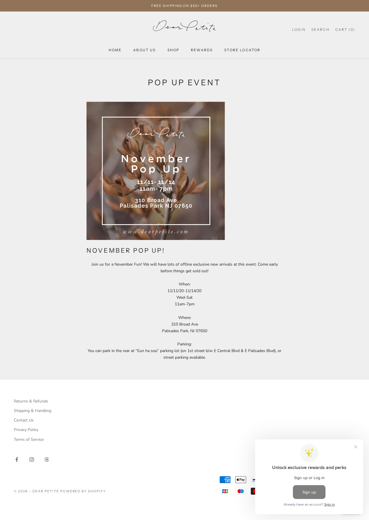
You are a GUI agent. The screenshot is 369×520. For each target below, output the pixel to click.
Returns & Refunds (31, 401)
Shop (173, 50)
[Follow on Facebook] (17, 459)
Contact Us (24, 420)
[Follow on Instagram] (32, 459)
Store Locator (242, 50)
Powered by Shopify (83, 491)
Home (115, 50)
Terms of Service (29, 439)
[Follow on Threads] (47, 459)
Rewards (202, 50)
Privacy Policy (26, 429)
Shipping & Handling (32, 410)
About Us (144, 50)
